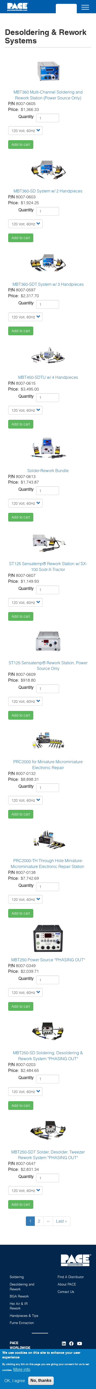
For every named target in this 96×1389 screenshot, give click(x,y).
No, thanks (40, 1380)
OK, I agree (14, 1380)
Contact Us (66, 1292)
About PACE (67, 1284)
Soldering (17, 1277)
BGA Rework (19, 1296)
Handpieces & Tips (24, 1316)
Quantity (26, 116)
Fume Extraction (22, 1323)
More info (21, 1369)
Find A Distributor (71, 1277)
